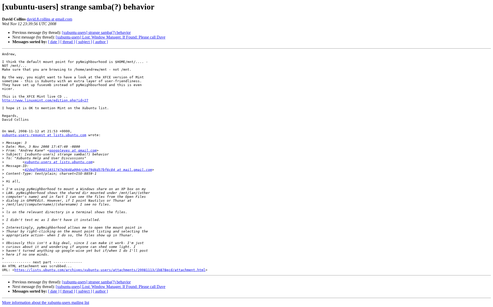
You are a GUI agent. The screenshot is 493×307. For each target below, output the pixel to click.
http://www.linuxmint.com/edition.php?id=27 (45, 100)
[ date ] (53, 42)
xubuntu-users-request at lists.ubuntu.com (44, 135)
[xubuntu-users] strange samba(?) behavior (96, 32)
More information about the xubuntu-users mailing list (45, 302)
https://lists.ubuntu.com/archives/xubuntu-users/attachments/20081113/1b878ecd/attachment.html (109, 270)
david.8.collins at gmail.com (49, 19)
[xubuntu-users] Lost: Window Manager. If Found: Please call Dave (110, 37)
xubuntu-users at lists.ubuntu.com (58, 162)
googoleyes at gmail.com (73, 150)
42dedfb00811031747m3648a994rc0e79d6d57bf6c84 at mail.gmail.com (88, 170)
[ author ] (100, 42)
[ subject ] (84, 42)
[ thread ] (67, 42)
